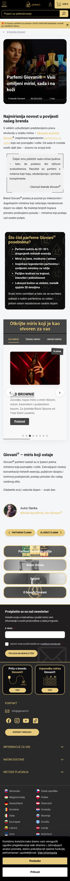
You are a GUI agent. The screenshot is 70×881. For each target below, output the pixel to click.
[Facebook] (8, 720)
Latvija (44, 828)
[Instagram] (17, 720)
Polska (44, 797)
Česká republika (49, 791)
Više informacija (47, 852)
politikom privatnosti (50, 644)
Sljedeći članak (49, 532)
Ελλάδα (45, 821)
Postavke (35, 861)
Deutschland (16, 803)
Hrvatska (46, 809)
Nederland (46, 834)
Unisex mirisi (54, 339)
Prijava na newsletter (21, 653)
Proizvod (19, 421)
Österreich (46, 803)
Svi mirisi (13, 339)
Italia (12, 815)
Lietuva (13, 828)
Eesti (11, 834)
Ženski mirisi (33, 339)
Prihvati (35, 872)
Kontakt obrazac (22, 732)
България (14, 821)
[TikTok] (35, 720)
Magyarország (17, 797)
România (14, 809)
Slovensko (14, 791)
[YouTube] (26, 720)
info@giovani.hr (20, 711)
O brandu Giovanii (16, 98)
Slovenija (45, 815)
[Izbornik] (4, 4)
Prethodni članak (22, 532)
